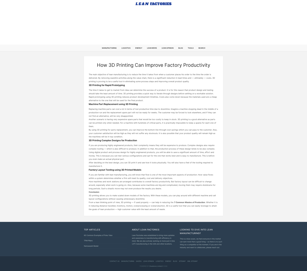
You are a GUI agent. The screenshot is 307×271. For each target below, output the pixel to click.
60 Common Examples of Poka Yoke (98, 235)
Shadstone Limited (155, 266)
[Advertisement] (153, 26)
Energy (138, 48)
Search (201, 48)
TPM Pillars (88, 241)
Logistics (125, 48)
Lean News (152, 48)
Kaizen (138, 261)
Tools (191, 48)
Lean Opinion (168, 48)
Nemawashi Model (91, 246)
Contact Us (114, 261)
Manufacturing (109, 48)
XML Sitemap (192, 261)
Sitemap (182, 261)
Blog (180, 48)
